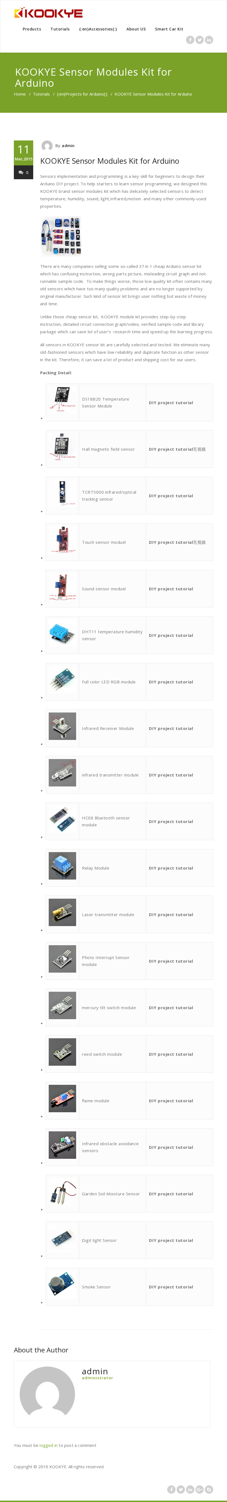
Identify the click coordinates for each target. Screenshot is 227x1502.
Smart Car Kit (169, 29)
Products (32, 29)
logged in (49, 1445)
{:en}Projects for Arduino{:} (82, 94)
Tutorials (60, 29)
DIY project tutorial (171, 402)
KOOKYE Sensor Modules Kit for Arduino (109, 161)
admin (68, 145)
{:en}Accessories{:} (98, 29)
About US (136, 29)
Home (20, 94)
